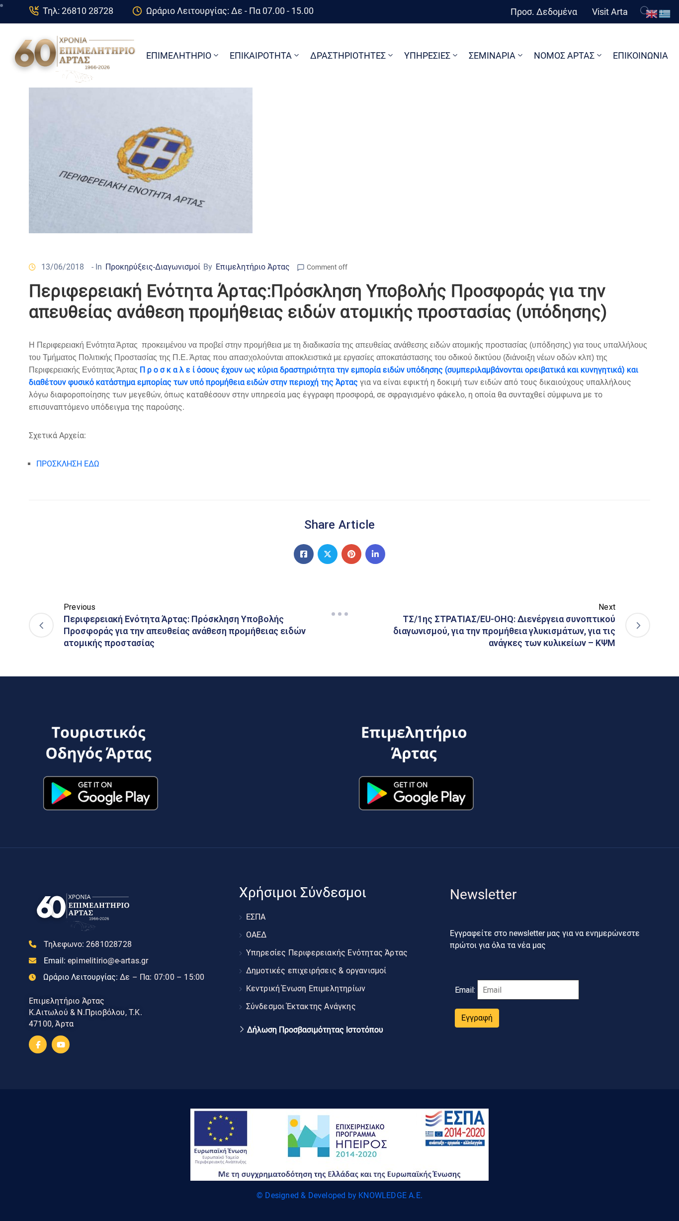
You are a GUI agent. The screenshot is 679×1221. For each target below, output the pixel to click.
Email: (96, 960)
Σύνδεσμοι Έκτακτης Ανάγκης (301, 1006)
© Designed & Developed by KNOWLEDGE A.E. (339, 1195)
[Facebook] (304, 554)
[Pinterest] (351, 554)
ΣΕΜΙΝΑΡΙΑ (492, 55)
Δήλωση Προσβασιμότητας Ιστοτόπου (315, 1030)
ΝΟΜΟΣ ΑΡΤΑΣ (564, 55)
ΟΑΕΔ (256, 934)
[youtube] (61, 1044)
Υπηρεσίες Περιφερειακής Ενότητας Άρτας (327, 952)
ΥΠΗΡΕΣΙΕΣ (427, 55)
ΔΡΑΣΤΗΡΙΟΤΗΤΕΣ (348, 55)
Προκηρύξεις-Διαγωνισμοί (152, 267)
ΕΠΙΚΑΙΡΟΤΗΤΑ (261, 55)
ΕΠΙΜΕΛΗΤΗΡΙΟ (178, 55)
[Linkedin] (375, 554)
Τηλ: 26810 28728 (78, 10)
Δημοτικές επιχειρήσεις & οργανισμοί (316, 970)
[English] (652, 13)
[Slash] (339, 613)
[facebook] (38, 1044)
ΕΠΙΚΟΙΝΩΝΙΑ (640, 55)
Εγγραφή (477, 1018)
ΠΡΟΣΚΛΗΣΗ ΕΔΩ (67, 464)
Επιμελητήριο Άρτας (253, 267)
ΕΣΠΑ (256, 917)
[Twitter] (328, 554)
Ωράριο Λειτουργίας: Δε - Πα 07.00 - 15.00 (230, 10)
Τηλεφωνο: (88, 944)
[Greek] (665, 13)
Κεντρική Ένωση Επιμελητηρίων (306, 988)
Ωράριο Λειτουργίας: (123, 977)
